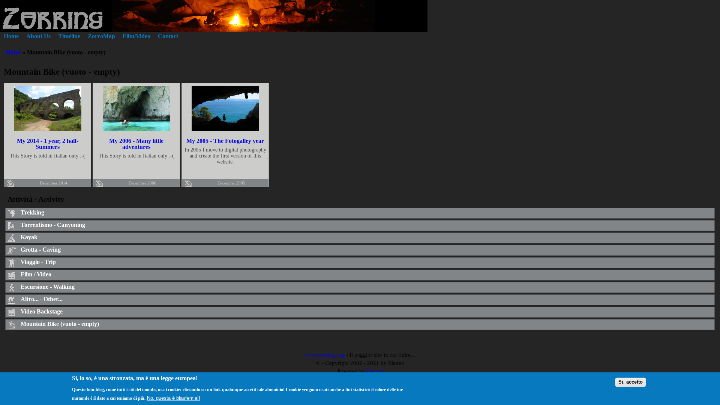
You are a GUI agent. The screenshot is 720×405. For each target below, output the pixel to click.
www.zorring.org (325, 355)
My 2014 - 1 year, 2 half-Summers (47, 144)
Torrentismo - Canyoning (53, 225)
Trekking (32, 212)
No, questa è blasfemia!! (173, 398)
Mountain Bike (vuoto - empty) (60, 324)
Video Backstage (42, 311)
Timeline (69, 36)
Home (11, 36)
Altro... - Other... (42, 299)
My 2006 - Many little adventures (136, 144)
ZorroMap (101, 36)
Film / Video (36, 274)
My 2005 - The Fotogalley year (225, 141)
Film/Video (136, 36)
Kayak (29, 237)
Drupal (375, 371)
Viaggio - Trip (38, 262)
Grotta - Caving (41, 249)
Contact (168, 36)
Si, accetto (630, 382)
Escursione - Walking (48, 287)
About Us (38, 36)
